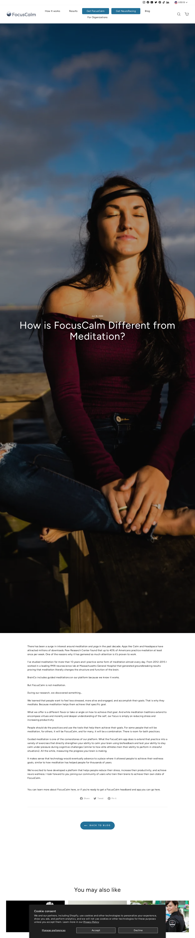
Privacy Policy (91, 922)
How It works (52, 11)
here (73, 789)
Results (73, 11)
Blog (147, 11)
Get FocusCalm (96, 11)
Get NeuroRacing (126, 11)
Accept (96, 930)
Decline (138, 930)
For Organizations (97, 17)
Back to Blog (100, 825)
